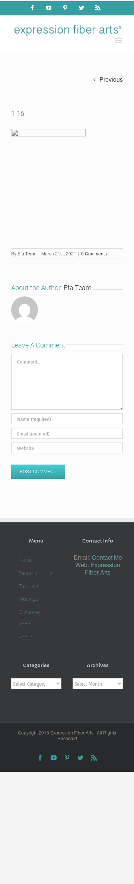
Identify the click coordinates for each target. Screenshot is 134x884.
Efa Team (26, 253)
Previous (111, 79)
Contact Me (107, 557)
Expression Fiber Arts (102, 568)
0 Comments (94, 253)
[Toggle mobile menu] (119, 40)
